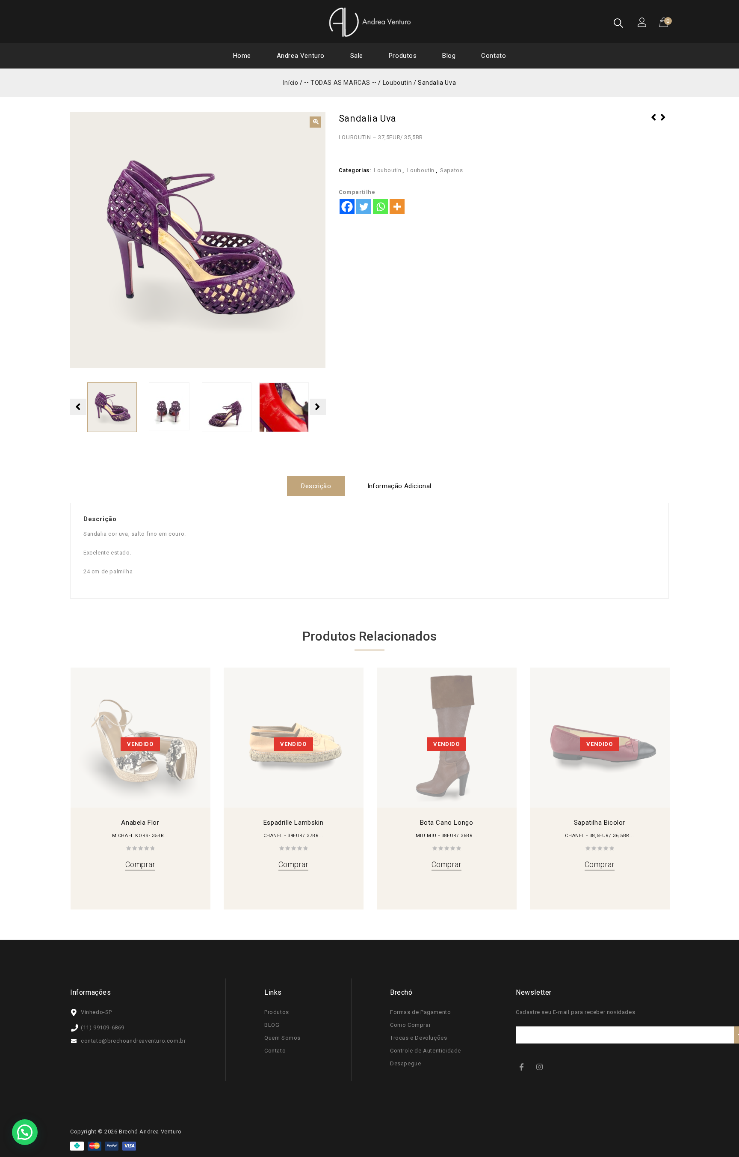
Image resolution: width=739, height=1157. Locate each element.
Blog (448, 56)
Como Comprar (410, 1025)
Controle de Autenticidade (425, 1050)
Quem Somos (282, 1038)
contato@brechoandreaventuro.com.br (133, 1041)
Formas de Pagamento (420, 1012)
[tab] (319, 486)
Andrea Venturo (301, 56)
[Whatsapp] (380, 206)
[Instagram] (540, 1066)
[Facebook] (347, 206)
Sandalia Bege (663, 123)
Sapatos (451, 170)
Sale (356, 56)
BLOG (271, 1025)
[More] (397, 206)
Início (291, 82)
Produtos (403, 56)
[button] (315, 122)
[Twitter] (363, 206)
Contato (493, 56)
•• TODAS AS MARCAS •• (340, 82)
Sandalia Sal (654, 123)
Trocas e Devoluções (418, 1038)
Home (242, 56)
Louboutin (397, 82)
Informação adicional (399, 486)
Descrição (316, 486)
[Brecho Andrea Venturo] (369, 21)
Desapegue (405, 1063)
